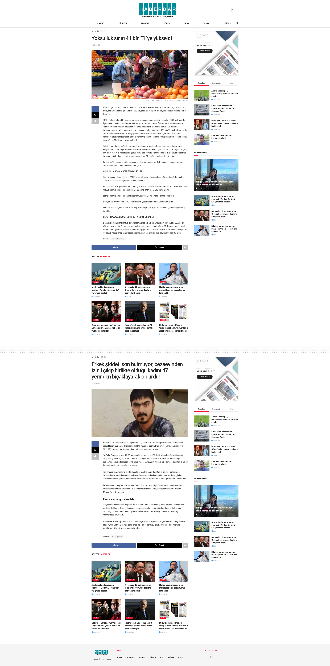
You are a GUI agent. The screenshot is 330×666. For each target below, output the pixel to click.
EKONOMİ (145, 23)
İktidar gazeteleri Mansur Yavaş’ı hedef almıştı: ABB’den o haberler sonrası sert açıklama (173, 328)
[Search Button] (237, 23)
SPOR (186, 23)
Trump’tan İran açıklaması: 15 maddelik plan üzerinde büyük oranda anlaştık (138, 328)
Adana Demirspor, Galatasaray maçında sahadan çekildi (224, 93)
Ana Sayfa (95, 31)
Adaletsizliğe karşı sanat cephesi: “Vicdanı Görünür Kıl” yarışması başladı (105, 290)
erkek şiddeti (117, 537)
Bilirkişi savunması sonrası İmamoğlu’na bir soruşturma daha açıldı (172, 290)
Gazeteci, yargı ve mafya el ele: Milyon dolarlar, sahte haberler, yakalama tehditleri (106, 328)
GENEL (103, 31)
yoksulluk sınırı (118, 239)
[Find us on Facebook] (227, 9)
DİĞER (226, 23)
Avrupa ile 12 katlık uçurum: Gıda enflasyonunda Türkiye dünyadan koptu (138, 290)
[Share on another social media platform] (95, 121)
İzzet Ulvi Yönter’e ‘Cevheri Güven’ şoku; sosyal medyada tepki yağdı (224, 123)
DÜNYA (167, 23)
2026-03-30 (96, 296)
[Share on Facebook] (95, 109)
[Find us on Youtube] (237, 9)
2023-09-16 (96, 45)
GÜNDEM (123, 23)
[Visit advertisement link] (216, 53)
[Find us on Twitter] (232, 9)
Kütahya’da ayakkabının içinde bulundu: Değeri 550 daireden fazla (223, 108)
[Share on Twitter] (95, 115)
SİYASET (101, 23)
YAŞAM (206, 23)
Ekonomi (130, 282)
